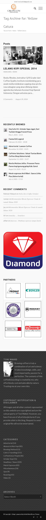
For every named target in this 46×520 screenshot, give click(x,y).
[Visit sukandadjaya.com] (23, 268)
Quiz (5, 471)
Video (5, 478)
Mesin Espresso (9, 465)
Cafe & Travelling (10, 453)
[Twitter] (34, 517)
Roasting (7, 475)
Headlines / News (10, 72)
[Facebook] (37, 517)
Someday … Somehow (16, 215)
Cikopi (13, 514)
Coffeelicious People (11, 456)
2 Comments (8, 99)
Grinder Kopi (8, 459)
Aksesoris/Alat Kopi (11, 446)
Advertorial (8, 443)
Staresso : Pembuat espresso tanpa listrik (25, 220)
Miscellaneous (9, 468)
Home (14, 30)
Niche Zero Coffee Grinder (28, 194)
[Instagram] (41, 517)
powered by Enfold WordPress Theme (27, 514)
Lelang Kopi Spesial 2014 (20, 68)
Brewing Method (10, 449)
